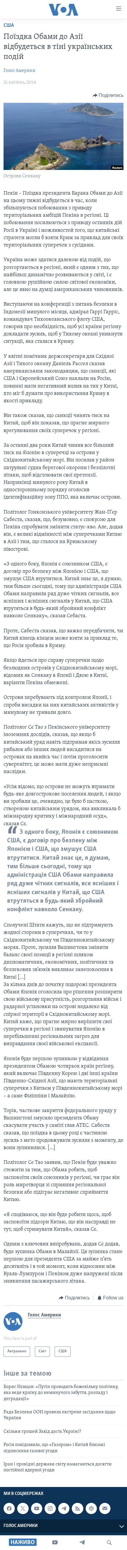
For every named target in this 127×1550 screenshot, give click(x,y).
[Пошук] (109, 1542)
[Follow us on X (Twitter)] (22, 1508)
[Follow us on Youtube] (36, 1508)
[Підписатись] (104, 1508)
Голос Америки (19, 70)
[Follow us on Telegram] (63, 1508)
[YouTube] (55, 1542)
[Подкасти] (91, 1508)
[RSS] (77, 1508)
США (9, 25)
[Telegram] (82, 1542)
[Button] (108, 95)
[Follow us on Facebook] (9, 1508)
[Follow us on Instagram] (50, 1508)
